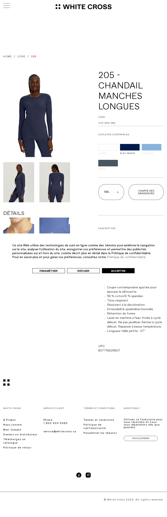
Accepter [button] (118, 271)
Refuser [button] (83, 271)
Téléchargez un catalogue (14, 441)
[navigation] (84, 9)
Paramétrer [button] (49, 271)
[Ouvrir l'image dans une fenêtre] (36, 113)
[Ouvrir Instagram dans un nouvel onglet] (88, 477)
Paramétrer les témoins (100, 433)
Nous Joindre (140, 438)
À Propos (9, 420)
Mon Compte (12, 430)
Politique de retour (17, 448)
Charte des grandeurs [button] (146, 192)
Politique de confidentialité (126, 257)
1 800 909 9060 (55, 423)
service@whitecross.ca (59, 432)
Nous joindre (12, 425)
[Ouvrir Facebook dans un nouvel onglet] (78, 477)
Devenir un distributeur (20, 435)
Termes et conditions (99, 420)
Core (101, 117)
